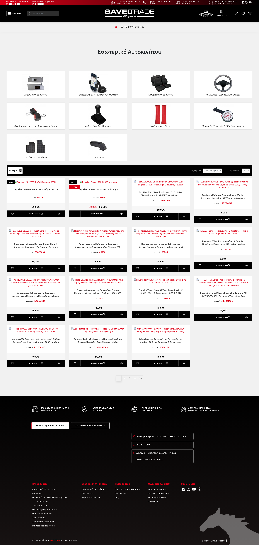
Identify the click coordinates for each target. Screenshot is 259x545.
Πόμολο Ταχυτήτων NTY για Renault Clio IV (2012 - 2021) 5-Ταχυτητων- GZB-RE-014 (161, 291)
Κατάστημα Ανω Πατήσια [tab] (50, 425)
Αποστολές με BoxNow (43, 521)
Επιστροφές (88, 493)
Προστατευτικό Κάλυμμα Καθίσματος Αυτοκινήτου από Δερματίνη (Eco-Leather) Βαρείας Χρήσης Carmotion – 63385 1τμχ (161, 247)
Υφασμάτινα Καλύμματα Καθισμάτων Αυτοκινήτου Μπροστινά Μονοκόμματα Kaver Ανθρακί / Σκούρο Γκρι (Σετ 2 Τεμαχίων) (35, 296)
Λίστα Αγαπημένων (157, 497)
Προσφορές (121, 493)
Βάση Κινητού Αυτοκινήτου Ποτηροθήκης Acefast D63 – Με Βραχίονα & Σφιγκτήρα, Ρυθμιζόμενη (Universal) (160, 342)
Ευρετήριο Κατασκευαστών (128, 489)
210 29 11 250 (143, 444)
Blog (117, 497)
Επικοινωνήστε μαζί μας (93, 489)
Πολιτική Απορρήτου (42, 513)
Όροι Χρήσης (38, 517)
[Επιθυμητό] (12, 213)
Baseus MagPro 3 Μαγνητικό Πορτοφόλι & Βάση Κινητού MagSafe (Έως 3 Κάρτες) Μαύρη (98, 340)
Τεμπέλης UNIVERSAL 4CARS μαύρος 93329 (36, 189)
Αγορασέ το (34, 214)
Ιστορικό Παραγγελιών (158, 493)
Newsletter (153, 501)
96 (140, 378)
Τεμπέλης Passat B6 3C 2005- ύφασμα (98, 189)
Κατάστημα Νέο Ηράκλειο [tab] (90, 425)
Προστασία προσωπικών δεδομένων (49, 497)
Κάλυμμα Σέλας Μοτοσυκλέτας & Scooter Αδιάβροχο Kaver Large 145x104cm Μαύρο (223, 243)
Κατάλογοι (37, 493)
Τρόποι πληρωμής (41, 501)
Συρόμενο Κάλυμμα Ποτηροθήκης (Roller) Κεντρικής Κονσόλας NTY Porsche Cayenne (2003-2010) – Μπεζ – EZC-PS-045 (223, 198)
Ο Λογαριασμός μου (157, 489)
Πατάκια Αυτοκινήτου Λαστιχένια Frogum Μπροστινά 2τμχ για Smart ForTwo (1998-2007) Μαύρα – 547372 (98, 293)
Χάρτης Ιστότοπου (91, 497)
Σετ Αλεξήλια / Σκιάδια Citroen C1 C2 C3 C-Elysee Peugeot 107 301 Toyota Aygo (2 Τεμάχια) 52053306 (161, 195)
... (135, 378)
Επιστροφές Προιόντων (43, 489)
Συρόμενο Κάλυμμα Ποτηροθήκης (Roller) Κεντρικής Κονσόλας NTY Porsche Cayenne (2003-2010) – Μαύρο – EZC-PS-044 (36, 247)
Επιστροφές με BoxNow (43, 525)
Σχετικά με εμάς (39, 505)
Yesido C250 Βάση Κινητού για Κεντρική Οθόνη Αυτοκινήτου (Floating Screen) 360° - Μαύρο (36, 340)
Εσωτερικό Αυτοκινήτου (132, 27)
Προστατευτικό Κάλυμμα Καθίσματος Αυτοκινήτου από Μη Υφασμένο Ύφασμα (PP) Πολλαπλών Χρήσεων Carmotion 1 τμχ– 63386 (98, 247)
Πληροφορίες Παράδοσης (44, 509)
